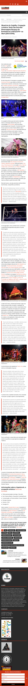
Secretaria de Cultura (7, 542)
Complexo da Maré (7, 85)
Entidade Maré (4, 97)
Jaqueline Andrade (10, 163)
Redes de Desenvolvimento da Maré (11, 281)
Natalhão (22, 170)
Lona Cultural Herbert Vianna (15, 267)
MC (18, 170)
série (6, 66)
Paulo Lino (20, 366)
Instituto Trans (5, 276)
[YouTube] (18, 4)
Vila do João (18, 191)
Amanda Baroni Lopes (7, 37)
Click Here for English (19, 61)
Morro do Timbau (9, 517)
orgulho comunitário (7, 537)
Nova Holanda (10, 124)
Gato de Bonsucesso (11, 129)
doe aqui (19, 527)
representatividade (6, 540)
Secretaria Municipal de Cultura (16, 474)
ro (24, 477)
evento (10, 532)
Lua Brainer (10, 166)
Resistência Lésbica (21, 274)
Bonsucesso (11, 530)
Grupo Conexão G (13, 277)
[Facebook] (10, 4)
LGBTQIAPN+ (23, 90)
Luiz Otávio (17, 166)
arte (6, 530)
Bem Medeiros (20, 264)
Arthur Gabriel (22, 165)
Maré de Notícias (13, 510)
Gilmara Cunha (23, 279)
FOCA (23, 475)
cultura (4, 532)
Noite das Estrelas (5, 82)
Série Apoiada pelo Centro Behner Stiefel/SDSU (12, 545)
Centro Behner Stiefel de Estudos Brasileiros (16, 70)
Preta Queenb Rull (8, 165)
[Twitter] (15, 4)
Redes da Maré (18, 537)
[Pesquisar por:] (14, 15)
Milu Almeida (13, 161)
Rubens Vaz (5, 315)
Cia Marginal (12, 477)
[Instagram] (13, 4)
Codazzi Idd (4, 166)
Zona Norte (15, 85)
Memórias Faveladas (6, 535)
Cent (22, 477)
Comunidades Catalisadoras (14, 588)
